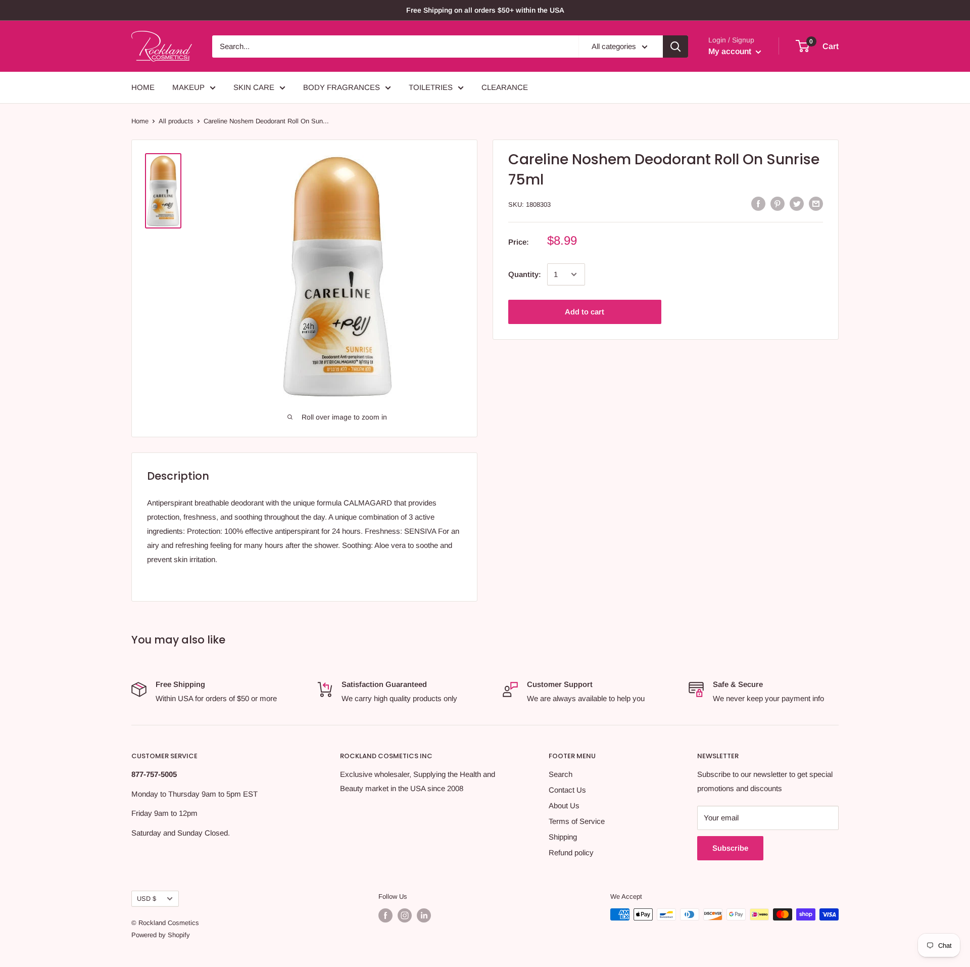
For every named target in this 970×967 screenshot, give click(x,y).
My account (730, 51)
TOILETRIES (431, 87)
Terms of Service (577, 821)
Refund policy (571, 852)
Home (140, 121)
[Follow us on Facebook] (385, 915)
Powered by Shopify (160, 935)
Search (560, 774)
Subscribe (730, 848)
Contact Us (567, 790)
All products (176, 121)
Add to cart (584, 311)
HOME (143, 87)
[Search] (675, 46)
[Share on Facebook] (758, 203)
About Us (564, 805)
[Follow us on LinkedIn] (424, 915)
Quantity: (524, 274)
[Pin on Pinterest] (777, 203)
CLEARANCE (504, 87)
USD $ (146, 898)
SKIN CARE (253, 87)
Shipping (563, 837)
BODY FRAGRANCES (341, 87)
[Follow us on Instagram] (405, 915)
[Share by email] (816, 203)
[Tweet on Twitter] (797, 203)
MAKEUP (188, 87)
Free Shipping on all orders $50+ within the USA (485, 10)
